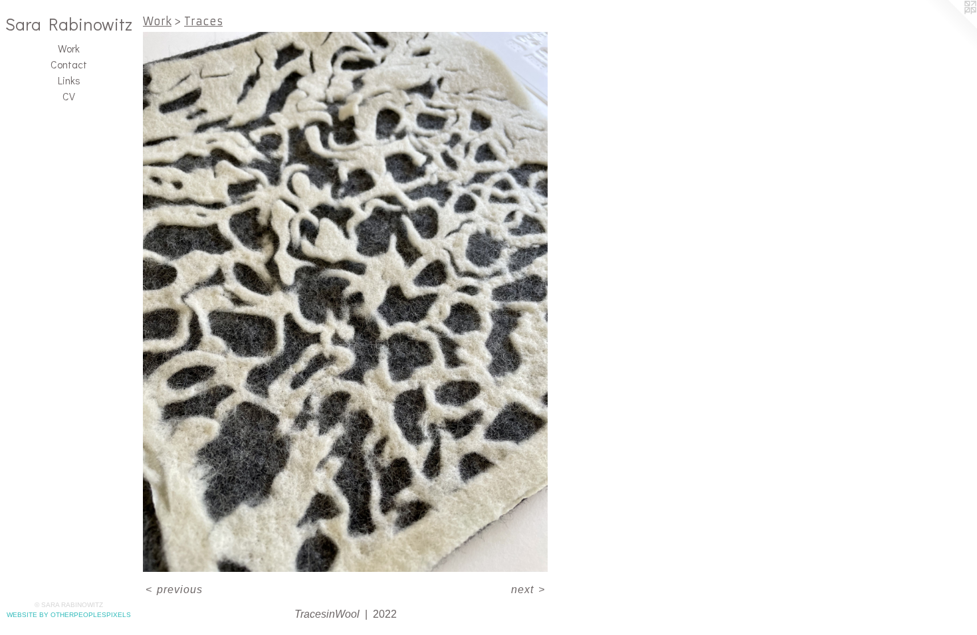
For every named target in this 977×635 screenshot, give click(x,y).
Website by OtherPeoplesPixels (69, 614)
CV (68, 96)
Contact (69, 64)
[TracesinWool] (345, 302)
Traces (203, 21)
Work (69, 48)
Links (69, 80)
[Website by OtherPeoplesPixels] (950, 26)
